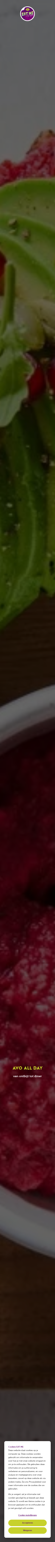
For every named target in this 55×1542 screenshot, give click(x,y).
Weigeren (27, 1530)
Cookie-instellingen (27, 1515)
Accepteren (27, 1523)
